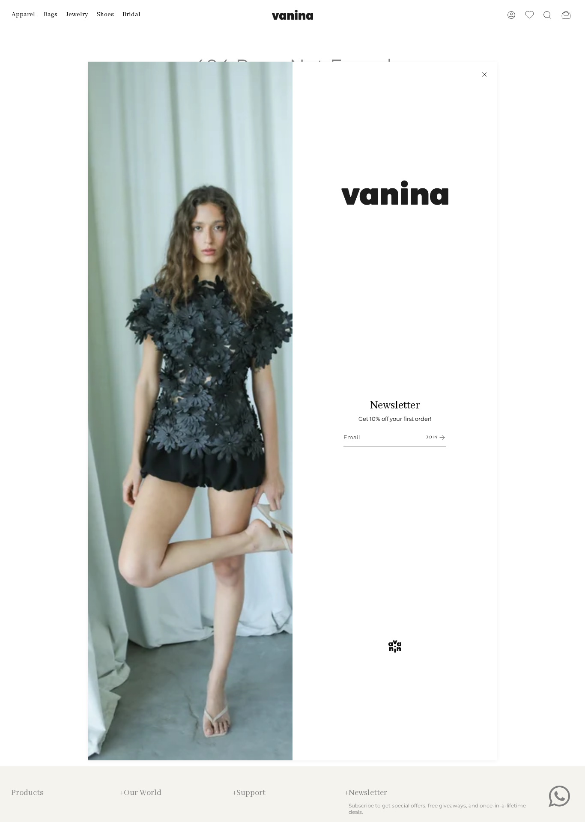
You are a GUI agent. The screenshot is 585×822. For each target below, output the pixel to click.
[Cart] (566, 15)
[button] (23, 15)
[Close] (484, 74)
